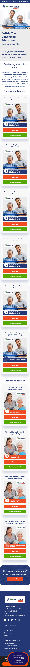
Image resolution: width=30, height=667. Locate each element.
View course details (15, 135)
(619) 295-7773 (8, 613)
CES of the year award (11, 646)
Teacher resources (10, 628)
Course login (8, 633)
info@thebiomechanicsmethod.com (15, 615)
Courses (13, 1)
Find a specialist (9, 643)
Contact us (15, 579)
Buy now (15, 130)
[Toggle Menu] (27, 7)
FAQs (5, 651)
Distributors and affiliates (12, 640)
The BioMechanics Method (11, 6)
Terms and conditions (10, 648)
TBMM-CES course (10, 625)
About (6, 635)
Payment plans (8, 630)
